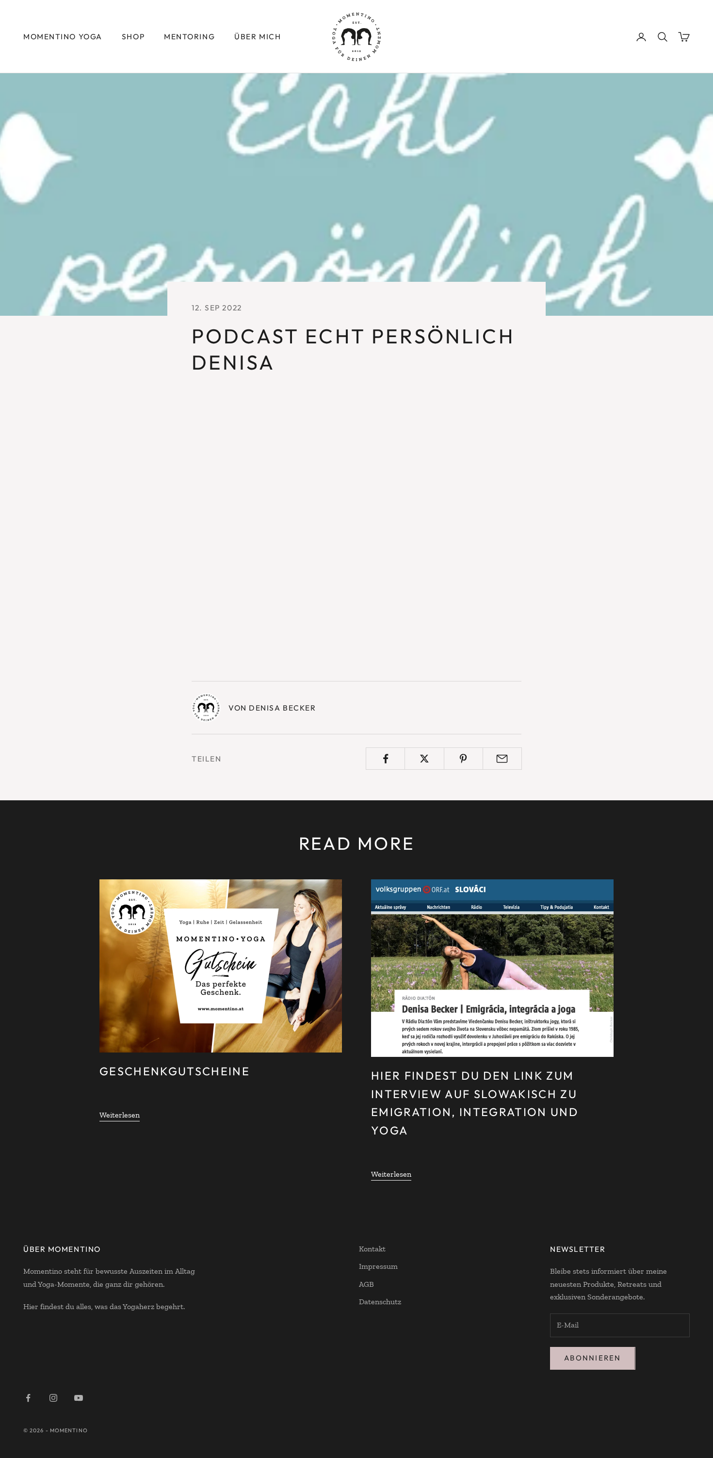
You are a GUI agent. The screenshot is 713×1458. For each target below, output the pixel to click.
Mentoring (189, 36)
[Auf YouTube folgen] (78, 1398)
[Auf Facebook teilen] (385, 758)
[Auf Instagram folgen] (53, 1398)
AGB (366, 1284)
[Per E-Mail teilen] (502, 758)
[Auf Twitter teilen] (424, 758)
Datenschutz (380, 1301)
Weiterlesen (119, 1114)
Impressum (378, 1266)
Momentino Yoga (62, 36)
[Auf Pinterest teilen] (463, 758)
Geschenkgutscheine (174, 1071)
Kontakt (372, 1248)
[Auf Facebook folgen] (28, 1398)
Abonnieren (592, 1357)
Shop (133, 36)
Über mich (257, 36)
